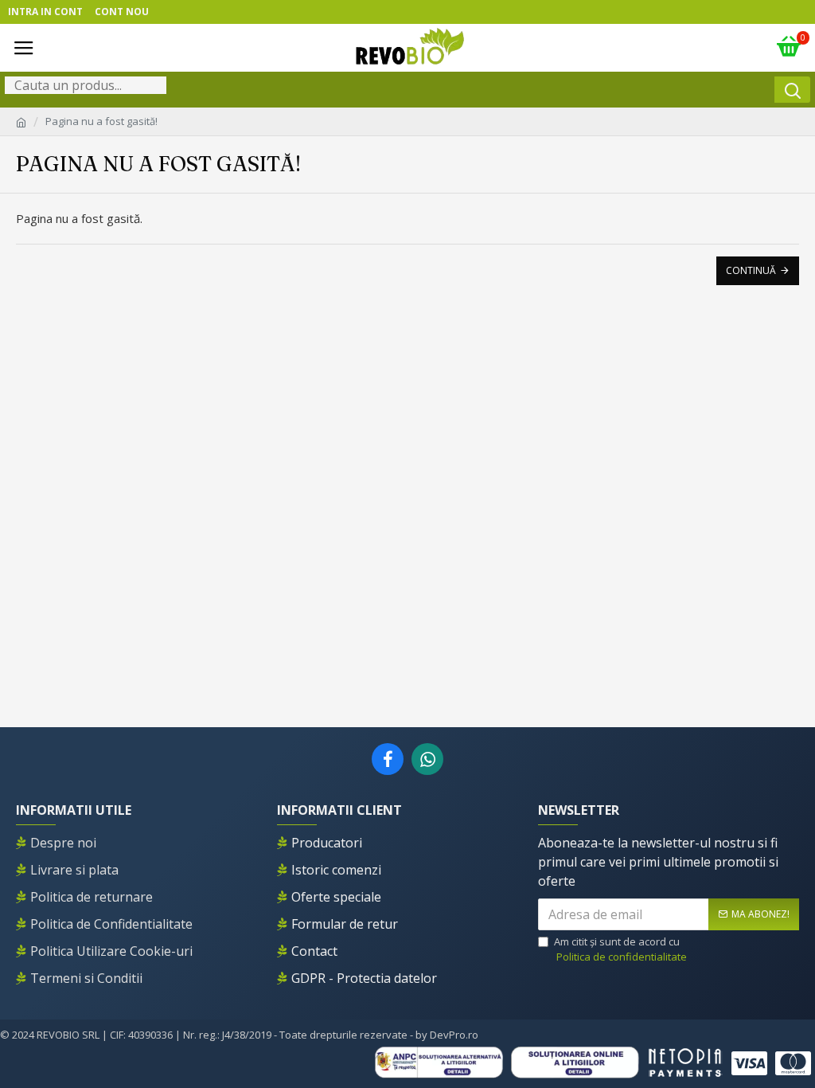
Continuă (751, 270)
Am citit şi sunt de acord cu (620, 949)
